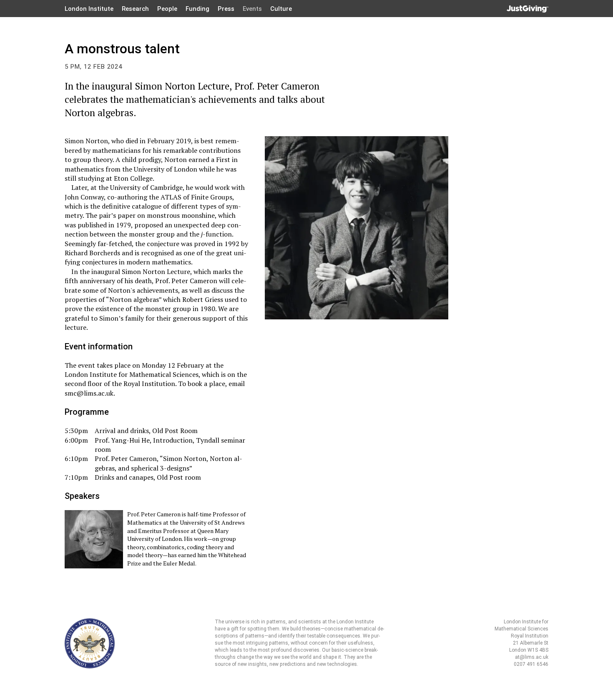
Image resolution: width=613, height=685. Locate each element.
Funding (197, 8)
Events (252, 8)
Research (135, 8)
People (167, 8)
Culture (281, 8)
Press (226, 8)
